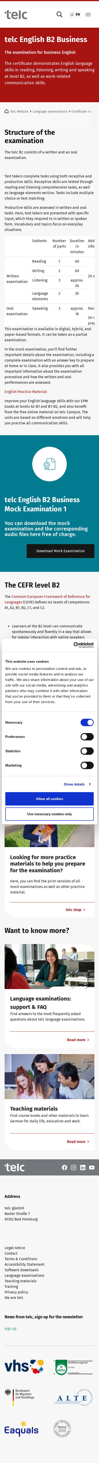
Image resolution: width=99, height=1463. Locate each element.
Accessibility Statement (24, 1264)
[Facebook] (64, 1167)
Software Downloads (21, 1270)
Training (11, 1286)
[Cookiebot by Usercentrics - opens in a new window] (73, 645)
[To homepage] (16, 14)
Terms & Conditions (21, 1259)
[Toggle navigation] (88, 14)
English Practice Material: (26, 392)
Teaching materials (20, 1281)
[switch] (87, 736)
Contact (11, 1253)
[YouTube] (91, 1167)
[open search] (59, 14)
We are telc (14, 1297)
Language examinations (24, 1275)
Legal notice (15, 1248)
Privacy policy (16, 1292)
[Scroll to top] (88, 1452)
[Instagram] (73, 1167)
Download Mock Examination (60, 551)
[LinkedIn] (82, 1167)
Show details (74, 784)
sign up (11, 1328)
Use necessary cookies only (49, 814)
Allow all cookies (49, 799)
